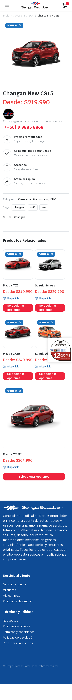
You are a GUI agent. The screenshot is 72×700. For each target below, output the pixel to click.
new (44, 207)
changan (19, 207)
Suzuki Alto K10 (46, 354)
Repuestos (10, 620)
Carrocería (19, 15)
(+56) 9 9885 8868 (24, 127)
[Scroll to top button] (66, 682)
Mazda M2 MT (12, 454)
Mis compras (11, 595)
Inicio (6, 15)
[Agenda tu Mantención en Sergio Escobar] (35, 5)
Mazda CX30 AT (13, 354)
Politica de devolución (17, 601)
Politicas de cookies (16, 626)
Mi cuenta (9, 590)
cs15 (32, 207)
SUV (31, 15)
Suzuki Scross (45, 285)
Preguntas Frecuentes (18, 643)
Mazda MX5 (10, 285)
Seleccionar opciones (15, 308)
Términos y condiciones (19, 632)
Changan (19, 217)
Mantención (40, 199)
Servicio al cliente (14, 584)
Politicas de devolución (18, 637)
